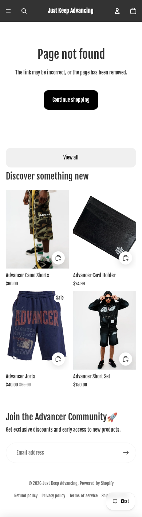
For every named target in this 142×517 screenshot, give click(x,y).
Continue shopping (71, 100)
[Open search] (24, 11)
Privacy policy (53, 495)
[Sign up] (126, 453)
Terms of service (84, 495)
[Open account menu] (117, 11)
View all (71, 157)
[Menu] (8, 11)
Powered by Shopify (97, 483)
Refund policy (26, 495)
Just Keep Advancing (60, 483)
